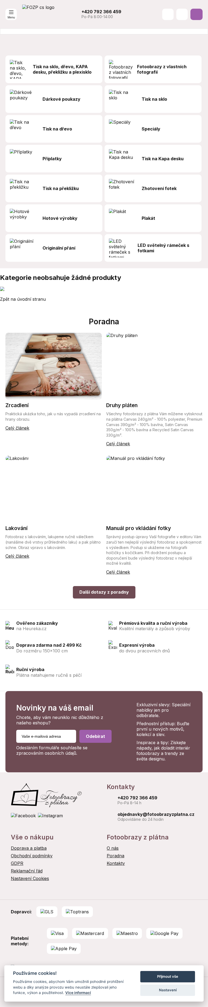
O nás (113, 848)
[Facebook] (23, 815)
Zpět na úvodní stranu (23, 299)
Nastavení (168, 990)
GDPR (17, 863)
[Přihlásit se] (182, 14)
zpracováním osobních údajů (46, 753)
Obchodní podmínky (32, 855)
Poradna (115, 855)
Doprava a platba (29, 848)
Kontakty (116, 863)
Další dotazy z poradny (104, 592)
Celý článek (17, 428)
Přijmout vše (167, 976)
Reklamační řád (27, 871)
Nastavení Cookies (30, 878)
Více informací (78, 992)
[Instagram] (50, 815)
